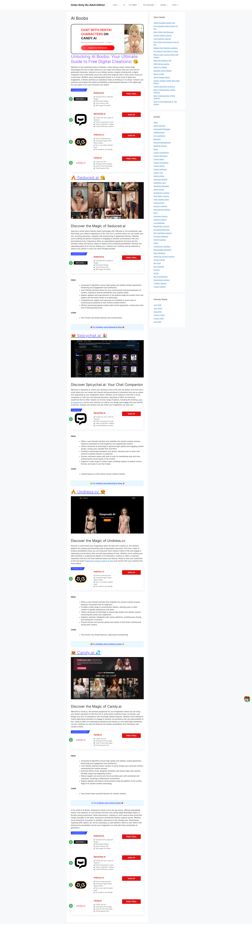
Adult (156, 122)
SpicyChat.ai (99, 114)
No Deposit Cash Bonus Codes (166, 51)
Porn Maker (133, 5)
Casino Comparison (161, 153)
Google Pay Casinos (161, 193)
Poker (156, 243)
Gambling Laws (160, 183)
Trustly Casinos (160, 287)
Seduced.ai (99, 93)
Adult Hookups (159, 126)
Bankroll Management (162, 143)
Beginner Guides (160, 146)
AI (124, 5)
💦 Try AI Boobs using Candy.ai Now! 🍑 (107, 803)
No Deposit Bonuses (162, 230)
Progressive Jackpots (162, 246)
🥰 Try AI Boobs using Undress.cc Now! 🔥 (107, 644)
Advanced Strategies (162, 129)
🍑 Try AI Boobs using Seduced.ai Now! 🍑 (107, 327)
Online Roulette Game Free (164, 23)
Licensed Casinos (161, 216)
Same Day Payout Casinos (164, 257)
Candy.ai (98, 158)
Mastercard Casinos (161, 226)
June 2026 (158, 308)
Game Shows (159, 189)
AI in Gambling (159, 136)
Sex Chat (157, 263)
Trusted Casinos (160, 283)
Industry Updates (160, 206)
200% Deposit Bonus (162, 77)
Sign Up (131, 115)
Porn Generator (148, 5)
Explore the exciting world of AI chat (99, 561)
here (103, 246)
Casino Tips (158, 173)
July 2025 (157, 322)
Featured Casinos (160, 179)
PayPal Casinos (160, 240)
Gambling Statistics (161, 186)
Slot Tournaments (161, 277)
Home (115, 5)
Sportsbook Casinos (162, 280)
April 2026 (158, 312)
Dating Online (159, 176)
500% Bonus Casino (161, 64)
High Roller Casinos (161, 196)
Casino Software (160, 169)
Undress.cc (99, 135)
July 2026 (157, 305)
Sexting (163, 5)
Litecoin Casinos (160, 220)
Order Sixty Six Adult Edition (88, 4)
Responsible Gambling (162, 250)
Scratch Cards (159, 260)
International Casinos (162, 210)
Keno (156, 213)
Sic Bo (156, 273)
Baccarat (157, 139)
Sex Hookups (159, 267)
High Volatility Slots (161, 200)
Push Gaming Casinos (162, 39)
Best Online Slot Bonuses (163, 32)
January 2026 (159, 315)
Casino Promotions (161, 163)
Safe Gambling (159, 253)
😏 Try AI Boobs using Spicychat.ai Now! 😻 (107, 483)
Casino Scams (159, 166)
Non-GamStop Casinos (163, 233)
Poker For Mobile (160, 67)
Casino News (159, 159)
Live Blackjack (159, 223)
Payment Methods (161, 236)
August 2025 (159, 318)
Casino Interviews (161, 156)
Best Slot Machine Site (162, 61)
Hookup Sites (159, 203)
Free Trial (131, 94)
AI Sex (174, 5)
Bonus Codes (159, 74)
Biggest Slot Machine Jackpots (166, 48)
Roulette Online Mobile (162, 71)
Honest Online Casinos (163, 35)
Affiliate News (159, 133)
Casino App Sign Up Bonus (164, 87)
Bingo (156, 149)
